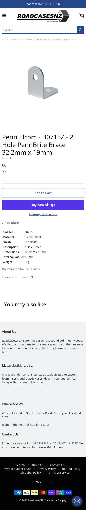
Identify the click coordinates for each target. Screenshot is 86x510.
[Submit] (80, 30)
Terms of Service (58, 472)
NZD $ (37, 482)
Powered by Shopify (55, 500)
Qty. (4, 171)
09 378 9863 (53, 4)
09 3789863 (40, 443)
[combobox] (39, 30)
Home (5, 39)
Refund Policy (71, 469)
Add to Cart (43, 193)
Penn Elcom (9, 158)
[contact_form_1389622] (77, 501)
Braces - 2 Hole (10, 277)
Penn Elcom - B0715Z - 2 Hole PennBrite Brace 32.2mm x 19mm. (45, 39)
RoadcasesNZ (35, 500)
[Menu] (4, 15)
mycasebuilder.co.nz (16, 374)
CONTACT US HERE (65, 443)
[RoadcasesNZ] (43, 16)
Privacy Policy (47, 469)
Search (20, 465)
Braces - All (27, 277)
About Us (37, 465)
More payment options (43, 214)
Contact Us (57, 465)
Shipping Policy (30, 472)
